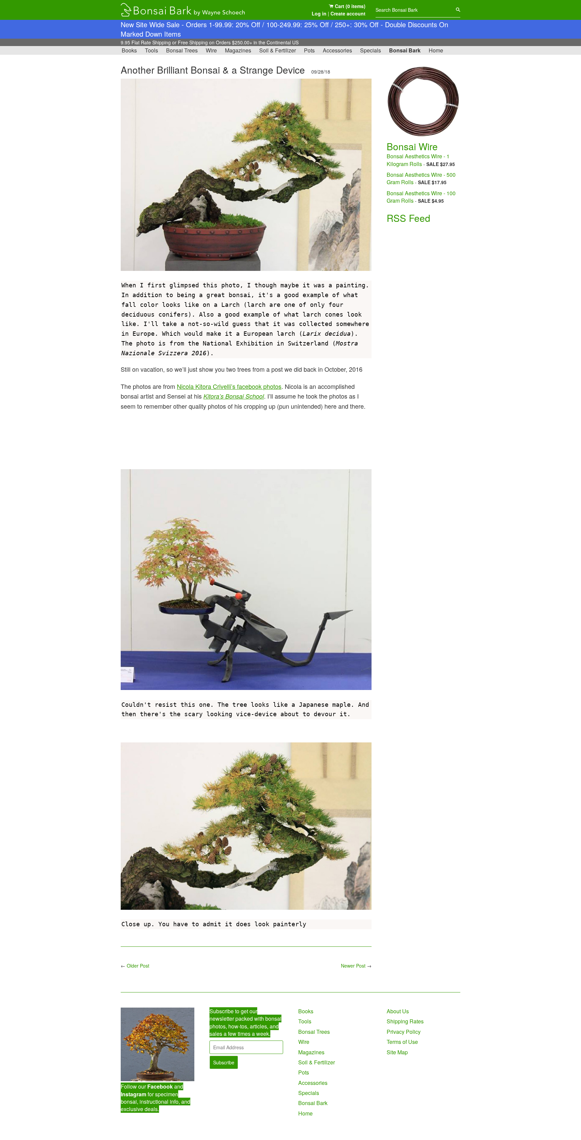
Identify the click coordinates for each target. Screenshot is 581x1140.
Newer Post (353, 965)
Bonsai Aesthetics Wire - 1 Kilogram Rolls (418, 159)
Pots (309, 50)
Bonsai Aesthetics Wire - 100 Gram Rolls (421, 196)
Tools (151, 50)
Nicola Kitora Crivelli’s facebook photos (229, 386)
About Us (398, 1011)
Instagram (133, 1094)
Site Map (397, 1052)
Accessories (337, 50)
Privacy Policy (404, 1031)
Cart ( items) (349, 6)
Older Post (138, 965)
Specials (370, 50)
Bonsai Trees (182, 50)
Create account (348, 13)
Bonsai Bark (405, 50)
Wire (211, 50)
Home (436, 50)
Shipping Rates (405, 1021)
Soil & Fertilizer (277, 50)
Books (129, 50)
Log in (319, 13)
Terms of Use (402, 1042)
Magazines (238, 50)
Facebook (160, 1086)
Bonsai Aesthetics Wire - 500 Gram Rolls (421, 178)
